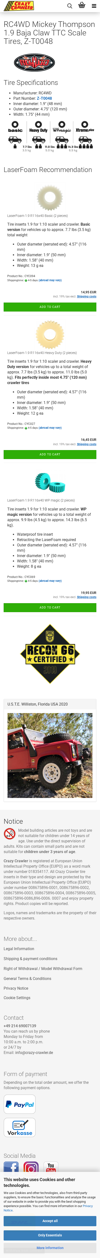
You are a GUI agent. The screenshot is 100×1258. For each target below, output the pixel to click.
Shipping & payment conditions (30, 958)
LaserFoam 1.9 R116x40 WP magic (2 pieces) (41, 500)
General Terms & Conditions (27, 978)
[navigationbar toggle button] (94, 6)
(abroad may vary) (50, 280)
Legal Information (19, 948)
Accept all (50, 1221)
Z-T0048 (44, 98)
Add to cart (50, 307)
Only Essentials (50, 1235)
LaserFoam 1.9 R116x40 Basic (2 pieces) (37, 216)
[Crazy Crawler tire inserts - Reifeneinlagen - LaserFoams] (17, 6)
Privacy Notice (16, 988)
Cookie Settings (17, 997)
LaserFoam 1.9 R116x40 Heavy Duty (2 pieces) (42, 353)
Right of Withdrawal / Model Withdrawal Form (43, 968)
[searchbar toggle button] (70, 6)
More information (50, 1248)
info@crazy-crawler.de (34, 1052)
